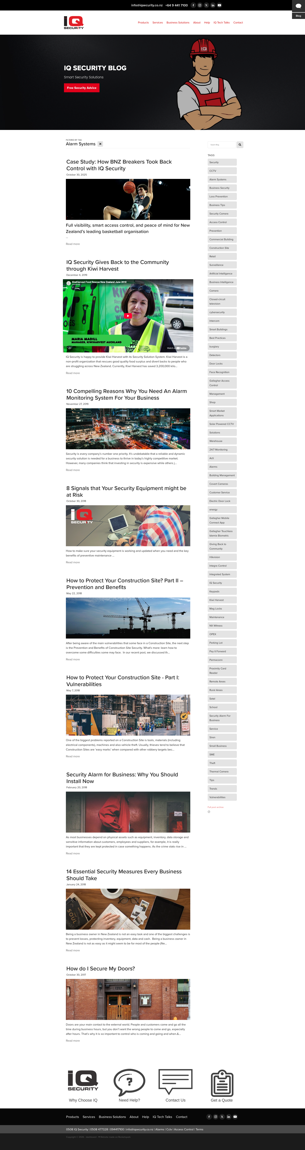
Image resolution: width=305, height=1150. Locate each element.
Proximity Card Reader (217, 671)
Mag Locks (215, 608)
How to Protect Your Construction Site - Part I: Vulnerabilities (122, 680)
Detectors (214, 355)
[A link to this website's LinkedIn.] (213, 5)
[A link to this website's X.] (206, 5)
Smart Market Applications (217, 413)
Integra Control (218, 565)
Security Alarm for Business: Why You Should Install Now (122, 777)
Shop (212, 402)
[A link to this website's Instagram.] (200, 5)
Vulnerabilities (217, 797)
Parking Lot (215, 643)
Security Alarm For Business (220, 718)
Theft (212, 763)
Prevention (215, 231)
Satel (212, 698)
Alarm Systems (217, 179)
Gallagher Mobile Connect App (219, 520)
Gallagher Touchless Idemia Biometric (221, 533)
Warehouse (215, 441)
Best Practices (217, 338)
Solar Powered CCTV (221, 424)
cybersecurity (217, 312)
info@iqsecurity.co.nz (147, 5)
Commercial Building (221, 239)
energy (213, 509)
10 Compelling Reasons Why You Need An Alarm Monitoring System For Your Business (126, 394)
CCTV (212, 171)
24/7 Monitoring (218, 449)
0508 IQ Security (77, 1129)
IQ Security (215, 583)
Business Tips (217, 205)
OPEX (212, 634)
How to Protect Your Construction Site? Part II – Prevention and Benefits (124, 583)
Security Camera (218, 213)
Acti (211, 458)
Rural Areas (216, 690)
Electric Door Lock (219, 501)
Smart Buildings (218, 329)
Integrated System (219, 574)
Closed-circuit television (217, 301)
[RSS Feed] (209, 811)
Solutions (214, 432)
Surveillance (216, 265)
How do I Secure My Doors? (100, 968)
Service (213, 728)
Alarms (213, 466)
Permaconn (216, 660)
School (213, 707)
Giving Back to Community (217, 546)
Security (214, 162)
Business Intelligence (221, 282)
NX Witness (215, 625)
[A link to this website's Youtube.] (219, 5)
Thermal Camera (219, 771)
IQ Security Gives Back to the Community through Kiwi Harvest (117, 265)
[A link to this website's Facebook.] (193, 5)
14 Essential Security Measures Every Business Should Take (124, 874)
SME (212, 754)
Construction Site (219, 248)
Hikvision (214, 557)
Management (217, 394)
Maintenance (216, 617)
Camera (214, 290)
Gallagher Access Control (219, 383)
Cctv (169, 1129)
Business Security (219, 188)
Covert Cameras (218, 484)
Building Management (222, 475)
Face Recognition (219, 372)
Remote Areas (217, 681)
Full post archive (216, 807)
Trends (213, 788)
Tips (211, 780)
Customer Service (219, 492)
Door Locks (216, 363)
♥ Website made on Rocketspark (114, 1136)
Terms (199, 1129)
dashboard (91, 1136)
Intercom (214, 321)
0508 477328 (99, 1129)
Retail (212, 256)
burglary (214, 346)
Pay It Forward (217, 651)
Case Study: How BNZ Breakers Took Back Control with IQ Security (119, 164)
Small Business (218, 746)
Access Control (218, 222)
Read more (73, 244)
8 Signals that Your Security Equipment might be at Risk (126, 491)
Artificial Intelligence (220, 273)
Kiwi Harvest (216, 600)
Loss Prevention (218, 196)
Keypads (214, 591)
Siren (212, 737)
